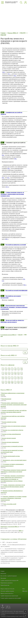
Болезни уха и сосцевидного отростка (13, 430)
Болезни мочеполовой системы (11, 456)
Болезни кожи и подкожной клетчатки (13, 446)
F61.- (9, 74)
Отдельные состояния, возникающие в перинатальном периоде (12, 465)
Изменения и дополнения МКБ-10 (10, 526)
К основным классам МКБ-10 (8, 334)
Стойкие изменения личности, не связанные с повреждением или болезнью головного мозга (12, 194)
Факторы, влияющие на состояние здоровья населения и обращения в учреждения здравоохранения (13, 498)
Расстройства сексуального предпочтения (11, 297)
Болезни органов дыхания (9, 438)
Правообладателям (5, 585)
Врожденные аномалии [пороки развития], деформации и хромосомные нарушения (13, 470)
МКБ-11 (21, 530)
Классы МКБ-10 (13, 33)
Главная (3, 33)
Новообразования (6, 399)
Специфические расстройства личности (11, 113)
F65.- (25, 285)
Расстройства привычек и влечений (16, 244)
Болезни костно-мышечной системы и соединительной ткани (12, 451)
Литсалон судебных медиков (7, 591)
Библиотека (3, 573)
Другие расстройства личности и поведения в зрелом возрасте (12, 321)
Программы (3, 578)
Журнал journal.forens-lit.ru (7, 593)
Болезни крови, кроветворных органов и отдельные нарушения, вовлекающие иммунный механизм (14, 404)
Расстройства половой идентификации (16, 290)
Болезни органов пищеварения (10, 442)
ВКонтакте (24, 591)
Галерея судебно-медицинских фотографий (11, 598)
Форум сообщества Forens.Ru (7, 588)
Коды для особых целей (10, 504)
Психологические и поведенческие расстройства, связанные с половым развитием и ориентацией (14, 307)
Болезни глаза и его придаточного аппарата (14, 426)
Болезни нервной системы (9, 422)
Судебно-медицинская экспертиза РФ (9, 580)
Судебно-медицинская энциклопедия (9, 595)
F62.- (15, 75)
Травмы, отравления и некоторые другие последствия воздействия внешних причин (13, 485)
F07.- (7, 239)
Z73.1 (7, 187)
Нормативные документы (7, 583)
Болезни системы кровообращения (11, 434)
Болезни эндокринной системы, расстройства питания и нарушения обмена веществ (14, 411)
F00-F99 (23, 33)
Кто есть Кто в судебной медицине (9, 576)
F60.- (4, 72)
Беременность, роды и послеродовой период (14, 460)
